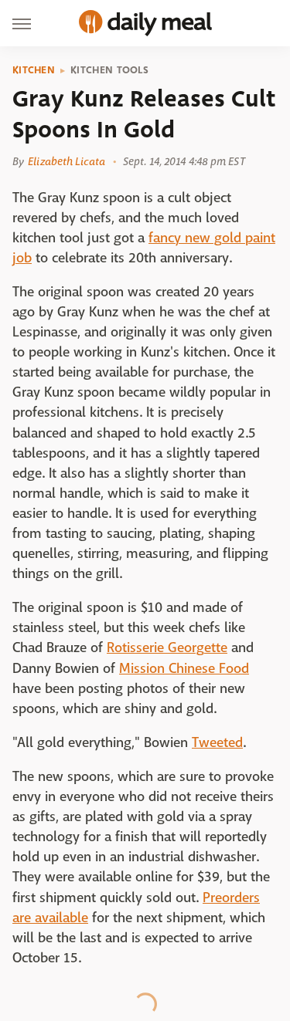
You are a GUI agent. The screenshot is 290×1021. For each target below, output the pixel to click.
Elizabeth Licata (66, 161)
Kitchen (33, 70)
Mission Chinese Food (184, 669)
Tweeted (217, 743)
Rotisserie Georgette (167, 648)
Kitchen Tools (109, 70)
